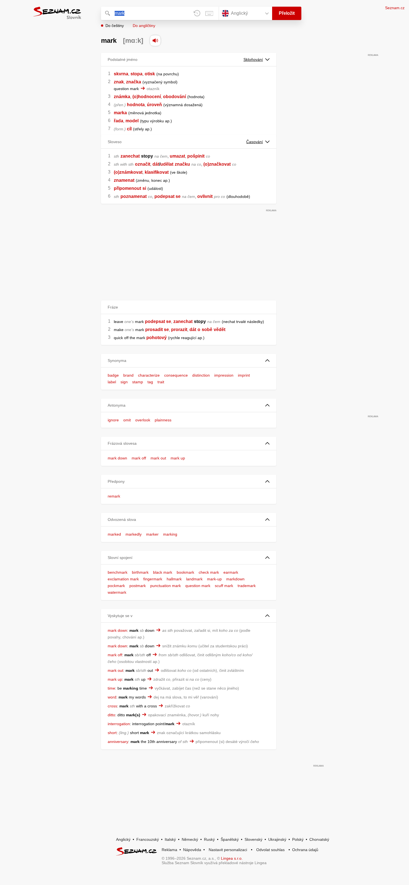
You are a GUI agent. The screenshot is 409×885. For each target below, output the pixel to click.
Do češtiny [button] (114, 25)
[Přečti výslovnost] (155, 40)
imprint (244, 375)
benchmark (117, 572)
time (111, 688)
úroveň (154, 104)
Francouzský (147, 839)
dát (155, 164)
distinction (201, 375)
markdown (235, 579)
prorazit (179, 329)
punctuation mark (165, 585)
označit (142, 164)
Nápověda (192, 849)
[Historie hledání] (197, 13)
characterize (149, 375)
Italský (170, 839)
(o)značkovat (217, 164)
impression (223, 375)
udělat (166, 164)
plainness (163, 420)
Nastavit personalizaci (228, 849)
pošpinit (195, 156)
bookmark (185, 572)
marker (152, 534)
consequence (176, 375)
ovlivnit (205, 196)
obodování (174, 96)
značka (133, 81)
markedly (133, 534)
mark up (178, 458)
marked (114, 534)
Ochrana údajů (305, 849)
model (132, 120)
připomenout (127, 188)
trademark (247, 585)
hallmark (174, 579)
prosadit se (157, 329)
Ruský (209, 839)
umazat (177, 156)
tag (150, 382)
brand (128, 375)
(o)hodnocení (146, 96)
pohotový (156, 337)
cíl (129, 128)
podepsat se (167, 196)
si (144, 188)
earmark (230, 572)
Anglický (123, 839)
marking (170, 534)
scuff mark (224, 585)
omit (127, 420)
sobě (207, 329)
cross (112, 706)
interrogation (119, 724)
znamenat (124, 180)
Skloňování (253, 59)
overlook (142, 420)
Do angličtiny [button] (144, 25)
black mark (162, 572)
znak (119, 81)
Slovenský (253, 839)
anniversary (118, 741)
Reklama (169, 849)
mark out (158, 458)
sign (124, 382)
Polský (298, 839)
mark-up (214, 579)
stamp (137, 382)
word (112, 697)
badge (113, 375)
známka (122, 96)
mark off (139, 458)
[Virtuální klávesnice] (209, 13)
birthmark (140, 572)
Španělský (230, 839)
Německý (190, 839)
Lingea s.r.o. (232, 858)
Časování (254, 142)
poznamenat (133, 196)
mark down (117, 458)
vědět (219, 329)
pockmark (116, 585)
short (112, 732)
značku (182, 164)
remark (114, 496)
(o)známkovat (128, 172)
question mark (197, 585)
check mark (209, 572)
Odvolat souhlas (270, 849)
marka (120, 112)
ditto (111, 715)
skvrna (121, 73)
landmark (194, 579)
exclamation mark (123, 579)
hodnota (136, 104)
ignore (113, 420)
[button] (188, 360)
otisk (150, 73)
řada (118, 120)
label (112, 382)
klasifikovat (157, 172)
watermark (117, 592)
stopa (136, 73)
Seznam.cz (395, 8)
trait (160, 382)
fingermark (152, 579)
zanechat (130, 156)
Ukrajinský (277, 839)
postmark (137, 585)
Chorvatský (319, 839)
